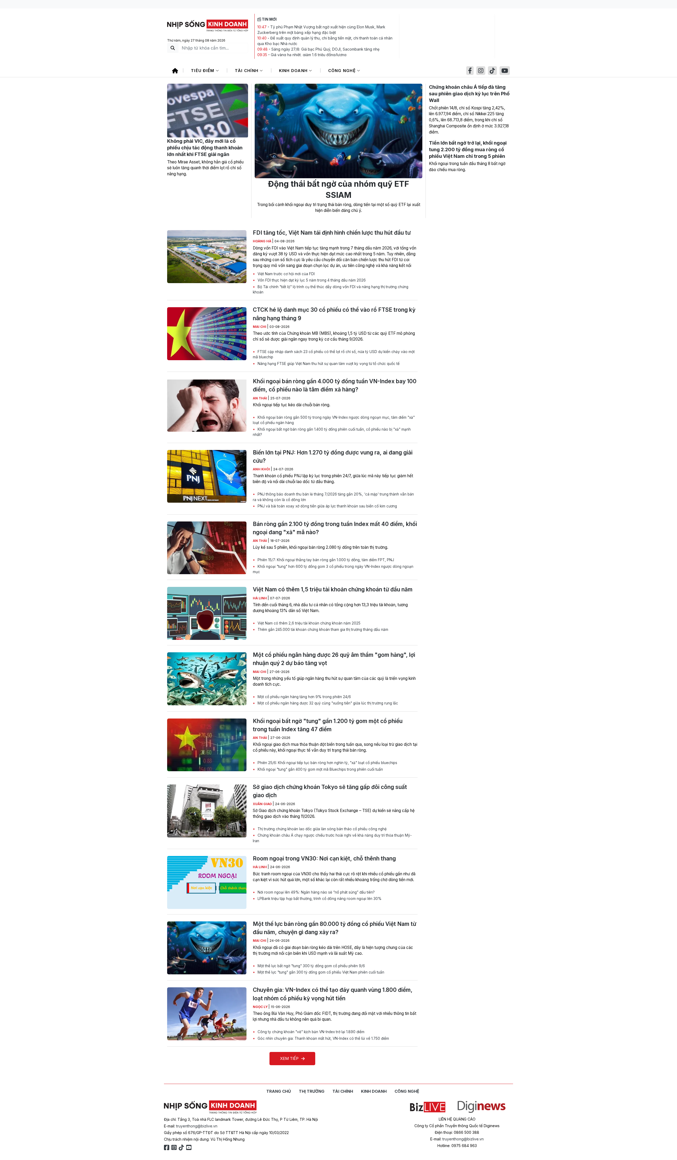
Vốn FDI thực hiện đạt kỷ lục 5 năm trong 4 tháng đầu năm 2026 (311, 280)
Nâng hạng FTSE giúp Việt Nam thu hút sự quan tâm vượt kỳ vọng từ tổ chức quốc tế (328, 364)
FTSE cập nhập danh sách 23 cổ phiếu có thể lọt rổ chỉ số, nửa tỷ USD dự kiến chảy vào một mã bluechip (334, 354)
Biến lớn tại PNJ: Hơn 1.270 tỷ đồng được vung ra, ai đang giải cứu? (333, 456)
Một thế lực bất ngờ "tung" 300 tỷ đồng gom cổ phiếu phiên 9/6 (311, 966)
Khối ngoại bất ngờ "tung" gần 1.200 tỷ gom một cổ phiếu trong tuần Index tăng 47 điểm (327, 725)
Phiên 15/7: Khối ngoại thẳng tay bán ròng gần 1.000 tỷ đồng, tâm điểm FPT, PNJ (325, 560)
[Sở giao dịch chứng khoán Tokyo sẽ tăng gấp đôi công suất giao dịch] (206, 810)
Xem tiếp (289, 1058)
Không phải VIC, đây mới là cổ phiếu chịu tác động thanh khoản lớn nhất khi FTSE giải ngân (205, 147)
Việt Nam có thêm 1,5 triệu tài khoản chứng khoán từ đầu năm (333, 589)
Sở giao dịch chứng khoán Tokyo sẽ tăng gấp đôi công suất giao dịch (330, 791)
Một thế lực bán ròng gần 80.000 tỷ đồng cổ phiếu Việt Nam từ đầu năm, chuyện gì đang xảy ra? (334, 928)
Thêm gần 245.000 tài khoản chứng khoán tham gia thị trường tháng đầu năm (322, 629)
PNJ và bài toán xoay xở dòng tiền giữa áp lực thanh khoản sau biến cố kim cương (327, 506)
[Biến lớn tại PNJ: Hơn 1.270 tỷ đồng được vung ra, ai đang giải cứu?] (206, 476)
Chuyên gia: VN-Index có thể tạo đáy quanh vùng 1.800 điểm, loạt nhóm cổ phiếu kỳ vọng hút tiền (333, 994)
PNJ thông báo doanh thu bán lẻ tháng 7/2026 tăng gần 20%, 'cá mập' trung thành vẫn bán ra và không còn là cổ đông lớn (333, 497)
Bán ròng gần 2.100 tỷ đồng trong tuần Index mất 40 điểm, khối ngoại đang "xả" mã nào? (335, 528)
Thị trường (311, 1091)
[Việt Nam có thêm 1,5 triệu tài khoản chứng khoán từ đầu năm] (206, 613)
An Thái (260, 398)
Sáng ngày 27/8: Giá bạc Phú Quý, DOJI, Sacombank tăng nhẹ (325, 49)
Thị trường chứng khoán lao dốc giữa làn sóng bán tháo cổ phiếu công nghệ (322, 829)
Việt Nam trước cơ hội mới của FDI (286, 274)
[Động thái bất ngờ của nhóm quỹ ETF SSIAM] (338, 131)
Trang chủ (278, 1091)
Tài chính (247, 70)
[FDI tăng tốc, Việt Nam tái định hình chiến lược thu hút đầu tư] (206, 256)
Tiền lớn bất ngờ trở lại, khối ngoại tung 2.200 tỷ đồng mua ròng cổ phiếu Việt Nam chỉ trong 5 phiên (468, 149)
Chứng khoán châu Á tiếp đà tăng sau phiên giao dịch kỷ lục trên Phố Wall (469, 93)
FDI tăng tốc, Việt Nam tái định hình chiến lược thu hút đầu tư (332, 232)
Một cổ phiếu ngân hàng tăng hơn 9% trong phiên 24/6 (304, 697)
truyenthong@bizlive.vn (196, 1126)
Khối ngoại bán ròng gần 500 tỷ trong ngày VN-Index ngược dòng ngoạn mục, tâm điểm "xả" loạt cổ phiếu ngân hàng (334, 420)
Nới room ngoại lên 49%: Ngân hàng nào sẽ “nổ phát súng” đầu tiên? (316, 892)
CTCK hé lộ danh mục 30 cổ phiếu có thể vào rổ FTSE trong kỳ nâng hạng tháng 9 (334, 313)
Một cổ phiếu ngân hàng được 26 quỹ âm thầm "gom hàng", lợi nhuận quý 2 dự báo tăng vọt (334, 659)
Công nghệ (342, 70)
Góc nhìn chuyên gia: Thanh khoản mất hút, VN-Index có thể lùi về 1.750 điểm (323, 1038)
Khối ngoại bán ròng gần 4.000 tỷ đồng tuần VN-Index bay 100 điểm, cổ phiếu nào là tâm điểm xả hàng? (335, 385)
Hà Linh (260, 598)
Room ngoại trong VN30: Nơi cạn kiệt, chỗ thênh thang (324, 858)
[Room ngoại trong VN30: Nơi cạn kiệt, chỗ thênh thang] (206, 882)
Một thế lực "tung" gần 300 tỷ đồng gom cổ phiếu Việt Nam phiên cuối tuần (320, 972)
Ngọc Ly (260, 1007)
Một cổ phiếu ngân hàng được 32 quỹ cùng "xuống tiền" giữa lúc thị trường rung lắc (327, 703)
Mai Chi (260, 327)
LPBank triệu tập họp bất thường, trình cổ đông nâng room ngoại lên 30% (319, 898)
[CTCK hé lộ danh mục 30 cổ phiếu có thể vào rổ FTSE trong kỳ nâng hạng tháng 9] (206, 333)
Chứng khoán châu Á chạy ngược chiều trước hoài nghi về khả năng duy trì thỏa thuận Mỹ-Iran (332, 838)
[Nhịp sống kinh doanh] (210, 1107)
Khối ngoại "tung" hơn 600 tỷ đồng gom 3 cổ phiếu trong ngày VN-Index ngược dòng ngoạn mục (333, 569)
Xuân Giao (263, 804)
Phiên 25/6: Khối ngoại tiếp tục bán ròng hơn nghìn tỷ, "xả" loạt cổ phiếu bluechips (327, 763)
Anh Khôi (262, 469)
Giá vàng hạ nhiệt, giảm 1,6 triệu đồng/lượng (308, 54)
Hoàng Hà (262, 241)
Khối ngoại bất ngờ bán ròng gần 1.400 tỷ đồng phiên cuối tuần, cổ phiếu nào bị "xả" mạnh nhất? (332, 432)
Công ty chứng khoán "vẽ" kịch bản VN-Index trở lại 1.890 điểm (310, 1032)
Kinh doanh (294, 70)
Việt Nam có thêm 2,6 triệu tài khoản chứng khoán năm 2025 (308, 623)
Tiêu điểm (203, 70)
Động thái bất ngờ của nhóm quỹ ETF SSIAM (338, 189)
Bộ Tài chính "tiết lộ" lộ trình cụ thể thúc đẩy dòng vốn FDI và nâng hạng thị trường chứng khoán (330, 289)
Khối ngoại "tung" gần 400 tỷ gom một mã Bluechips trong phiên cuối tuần (320, 769)
